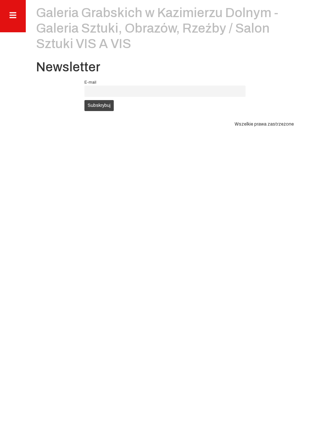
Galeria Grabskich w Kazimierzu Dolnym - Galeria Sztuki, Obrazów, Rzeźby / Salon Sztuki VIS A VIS (157, 28)
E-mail (90, 82)
